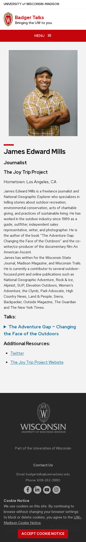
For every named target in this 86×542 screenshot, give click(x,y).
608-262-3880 (48, 480)
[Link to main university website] (43, 433)
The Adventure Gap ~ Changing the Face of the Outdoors (40, 330)
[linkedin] (37, 490)
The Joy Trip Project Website (37, 362)
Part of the (43, 448)
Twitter (17, 353)
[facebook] (28, 490)
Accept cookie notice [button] (43, 533)
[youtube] (47, 490)
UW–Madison (31, 4)
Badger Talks (29, 18)
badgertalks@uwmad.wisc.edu (48, 474)
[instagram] (56, 490)
